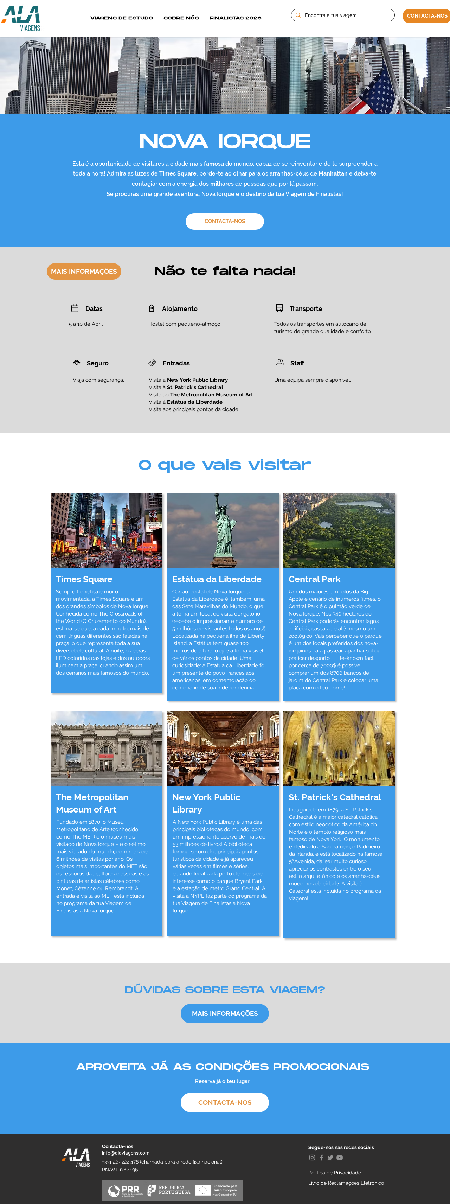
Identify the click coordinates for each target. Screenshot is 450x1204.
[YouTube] (339, 1157)
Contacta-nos (117, 1146)
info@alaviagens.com (125, 1153)
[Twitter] (330, 1157)
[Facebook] (321, 1157)
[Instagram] (312, 1157)
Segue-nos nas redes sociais (341, 1147)
